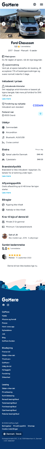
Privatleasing (7, 392)
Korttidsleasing (8, 396)
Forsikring (6, 374)
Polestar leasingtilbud (10, 414)
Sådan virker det (8, 355)
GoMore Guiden (8, 341)
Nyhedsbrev (7, 330)
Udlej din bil (6, 366)
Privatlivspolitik (19, 426)
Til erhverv (6, 359)
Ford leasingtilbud (9, 407)
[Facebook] (3, 304)
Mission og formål (9, 319)
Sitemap (31, 426)
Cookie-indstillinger (10, 429)
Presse (4, 323)
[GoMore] (10, 4)
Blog (4, 338)
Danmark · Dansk (13, 434)
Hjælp (4, 316)
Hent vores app (8, 327)
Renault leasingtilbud (10, 399)
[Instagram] (8, 304)
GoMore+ (6, 363)
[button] (22, 114)
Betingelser (6, 426)
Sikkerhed (6, 377)
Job (3, 334)
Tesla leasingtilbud (9, 403)
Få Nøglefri (6, 370)
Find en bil (6, 352)
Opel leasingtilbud (9, 410)
